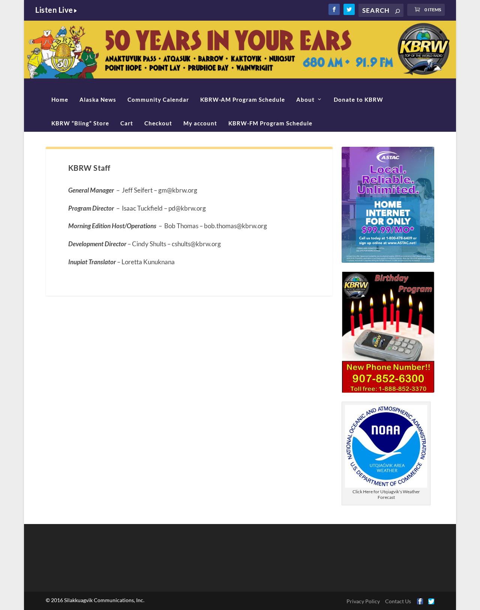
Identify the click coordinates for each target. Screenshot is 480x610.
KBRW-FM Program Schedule (270, 123)
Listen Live (54, 9)
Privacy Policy (363, 601)
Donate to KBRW (358, 99)
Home (59, 99)
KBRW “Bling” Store (80, 123)
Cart (126, 123)
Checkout (158, 123)
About (305, 99)
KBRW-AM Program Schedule (242, 99)
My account (200, 123)
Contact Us (398, 601)
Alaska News (98, 99)
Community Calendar (158, 99)
